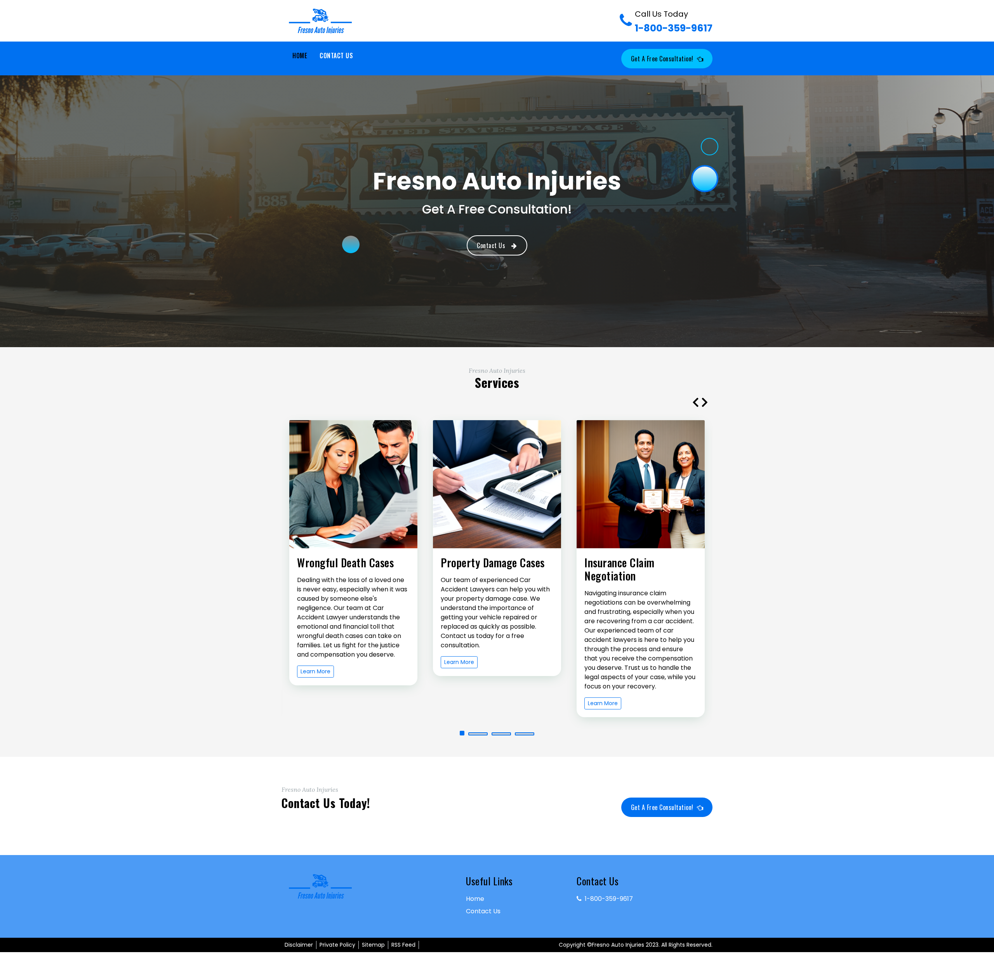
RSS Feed (403, 945)
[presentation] (695, 402)
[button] (469, 733)
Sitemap (373, 945)
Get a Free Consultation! (662, 58)
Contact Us (336, 55)
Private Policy (337, 945)
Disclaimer (299, 945)
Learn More (315, 662)
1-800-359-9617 (673, 22)
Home (299, 55)
